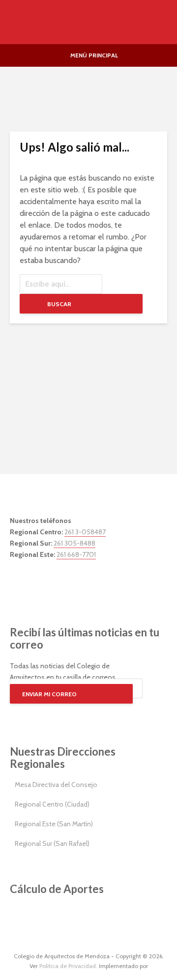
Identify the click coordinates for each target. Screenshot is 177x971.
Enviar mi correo (49, 694)
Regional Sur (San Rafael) (52, 843)
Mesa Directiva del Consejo (56, 784)
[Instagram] (42, 584)
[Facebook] (20, 584)
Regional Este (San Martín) (54, 823)
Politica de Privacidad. (68, 966)
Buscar (59, 304)
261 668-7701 (76, 554)
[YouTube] (64, 584)
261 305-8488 (74, 543)
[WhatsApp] (86, 584)
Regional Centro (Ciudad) (52, 804)
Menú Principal (94, 55)
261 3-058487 (85, 531)
